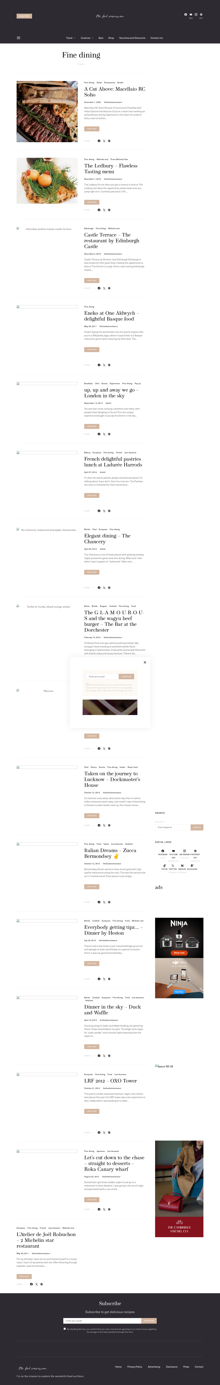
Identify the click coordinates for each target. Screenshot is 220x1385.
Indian (122, 767)
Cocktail (112, 606)
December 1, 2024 (92, 102)
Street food (133, 767)
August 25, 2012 (91, 1176)
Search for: (160, 821)
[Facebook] (185, 16)
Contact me (156, 38)
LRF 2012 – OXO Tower (110, 1081)
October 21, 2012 (92, 1088)
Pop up (138, 383)
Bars (101, 38)
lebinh (108, 403)
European (97, 452)
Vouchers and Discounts (132, 38)
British (87, 529)
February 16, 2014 (92, 637)
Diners (94, 767)
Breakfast (88, 383)
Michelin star (102, 159)
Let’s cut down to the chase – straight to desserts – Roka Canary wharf (114, 1163)
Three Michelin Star (119, 159)
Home (118, 1366)
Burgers (103, 606)
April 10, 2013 (90, 1020)
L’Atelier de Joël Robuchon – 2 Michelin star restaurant (46, 1240)
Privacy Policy (134, 1366)
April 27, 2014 (90, 472)
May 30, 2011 (23, 1253)
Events (104, 383)
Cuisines (85, 38)
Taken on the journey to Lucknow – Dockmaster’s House (112, 779)
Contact (199, 1366)
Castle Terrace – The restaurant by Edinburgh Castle (111, 241)
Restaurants (109, 82)
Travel (69, 38)
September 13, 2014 (93, 403)
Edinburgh (88, 228)
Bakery (87, 452)
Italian (99, 82)
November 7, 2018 (92, 178)
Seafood (129, 843)
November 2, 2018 (92, 253)
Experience (115, 383)
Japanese (101, 1151)
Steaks (120, 82)
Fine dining (89, 82)
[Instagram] (196, 16)
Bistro (87, 606)
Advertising (154, 1366)
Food (133, 606)
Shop (111, 38)
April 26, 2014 (90, 548)
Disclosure (171, 1366)
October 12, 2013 (92, 863)
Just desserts (130, 452)
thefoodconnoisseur (113, 102)
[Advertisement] (181, 909)
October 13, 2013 (92, 792)
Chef (97, 383)
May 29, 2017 (90, 326)
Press (186, 1366)
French (119, 452)
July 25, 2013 (90, 940)
